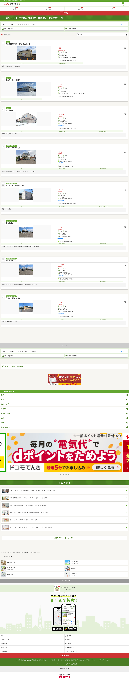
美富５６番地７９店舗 (13, 298)
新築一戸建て (4, 643)
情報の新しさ (5, 427)
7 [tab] (68, 474)
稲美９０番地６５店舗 (13, 148)
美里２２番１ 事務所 (13, 80)
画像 (2, 422)
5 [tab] (65, 474)
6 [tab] (66, 474)
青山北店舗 (9, 223)
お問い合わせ (69, 664)
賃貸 (2, 636)
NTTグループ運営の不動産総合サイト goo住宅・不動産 (14, 0)
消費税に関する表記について (105, 660)
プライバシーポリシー (55, 664)
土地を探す (4, 647)
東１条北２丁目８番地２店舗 (15, 185)
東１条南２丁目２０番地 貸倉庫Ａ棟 (18, 44)
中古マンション (69, 639)
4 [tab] (63, 474)
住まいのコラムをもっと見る (64, 538)
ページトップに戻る (64, 581)
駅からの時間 (5, 413)
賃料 (2, 395)
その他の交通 (60, 125)
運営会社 (75, 664)
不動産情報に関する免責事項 (77, 660)
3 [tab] (62, 474)
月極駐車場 (68, 636)
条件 (2, 418)
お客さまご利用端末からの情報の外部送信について (38, 660)
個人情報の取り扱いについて (91, 660)
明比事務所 (9, 110)
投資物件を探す (69, 647)
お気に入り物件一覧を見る (14, 366)
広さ (2, 399)
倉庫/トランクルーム (71, 651)
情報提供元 (67, 660)
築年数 (3, 409)
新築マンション (5, 639)
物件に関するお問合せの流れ (57, 660)
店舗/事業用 (4, 651)
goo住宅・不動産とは (21, 660)
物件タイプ (5, 404)
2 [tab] (60, 474)
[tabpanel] (64, 453)
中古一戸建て (69, 643)
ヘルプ (63, 664)
